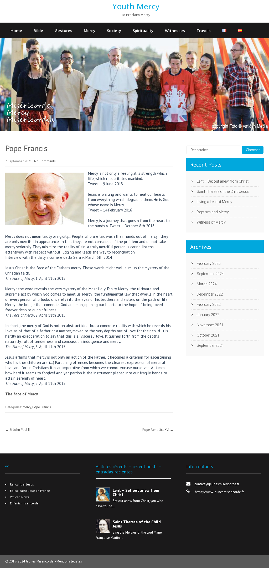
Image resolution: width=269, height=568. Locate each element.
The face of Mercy (21, 393)
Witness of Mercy (211, 222)
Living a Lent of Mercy (214, 202)
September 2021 (210, 345)
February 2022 (209, 304)
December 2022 (210, 294)
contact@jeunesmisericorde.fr (216, 484)
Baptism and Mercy (213, 212)
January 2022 (208, 315)
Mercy (89, 30)
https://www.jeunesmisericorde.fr (219, 492)
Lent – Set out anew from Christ (223, 181)
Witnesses (175, 30)
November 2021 (210, 325)
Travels (203, 30)
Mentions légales (69, 561)
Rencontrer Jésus (22, 484)
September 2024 (210, 274)
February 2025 (209, 263)
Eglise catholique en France (30, 491)
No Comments (45, 161)
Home (16, 30)
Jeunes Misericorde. (40, 561)
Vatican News (19, 497)
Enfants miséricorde (24, 503)
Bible (38, 30)
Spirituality (143, 30)
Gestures (63, 30)
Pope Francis (41, 407)
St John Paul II (17, 429)
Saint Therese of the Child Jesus (223, 191)
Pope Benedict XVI (157, 429)
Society (114, 30)
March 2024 (207, 284)
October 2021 (208, 335)
